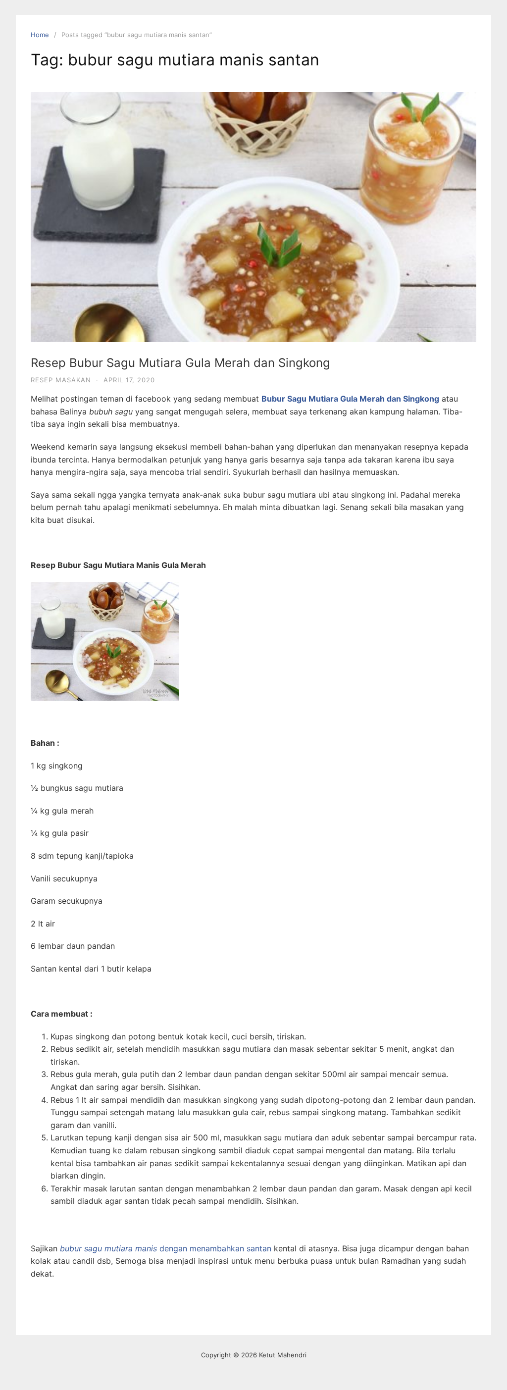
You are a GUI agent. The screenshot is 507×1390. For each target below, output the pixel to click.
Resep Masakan (61, 380)
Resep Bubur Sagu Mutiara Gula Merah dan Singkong (180, 363)
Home (40, 35)
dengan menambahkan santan (165, 1248)
